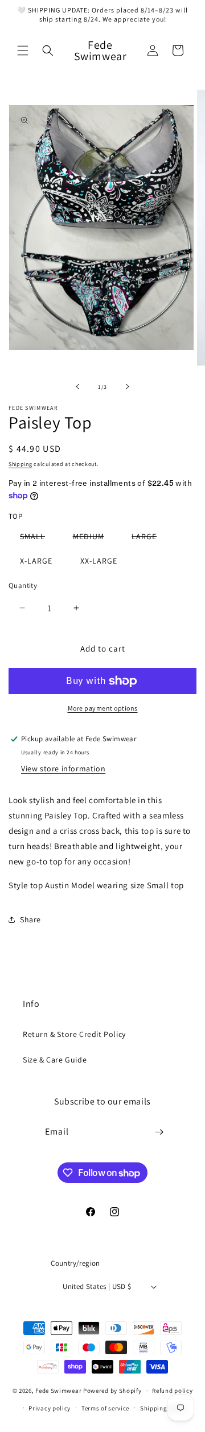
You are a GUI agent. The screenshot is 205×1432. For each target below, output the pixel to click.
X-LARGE (36, 561)
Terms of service (105, 1408)
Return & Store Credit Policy (74, 1034)
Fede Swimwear (58, 1391)
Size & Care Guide (55, 1060)
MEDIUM (94, 538)
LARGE (150, 538)
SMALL (38, 538)
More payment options (103, 708)
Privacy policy (49, 1408)
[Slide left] (77, 386)
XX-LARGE (98, 561)
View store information (63, 768)
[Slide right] (127, 386)
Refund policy (172, 1391)
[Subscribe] (159, 1132)
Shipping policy (163, 1408)
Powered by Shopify (112, 1391)
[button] (22, 50)
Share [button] (30, 919)
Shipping (20, 464)
